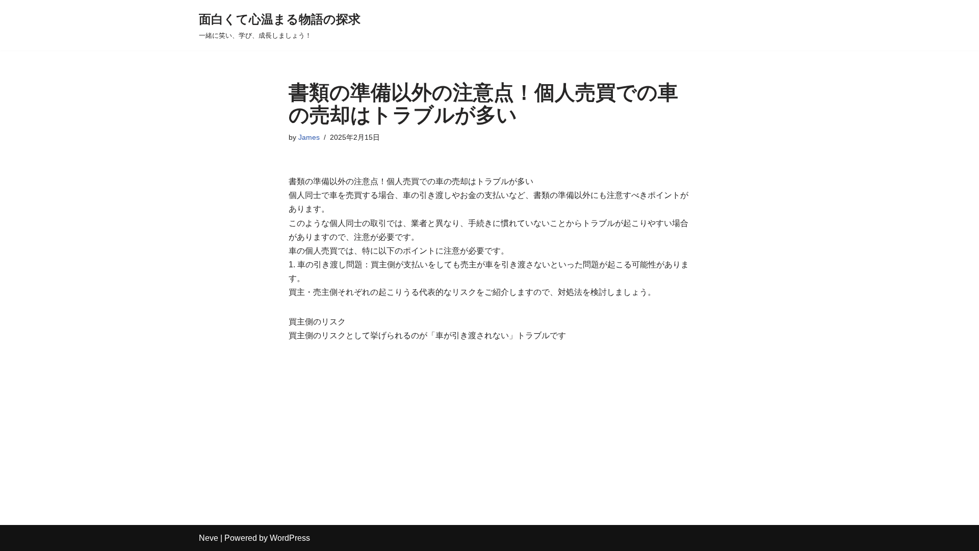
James (309, 137)
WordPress (290, 538)
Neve (208, 538)
